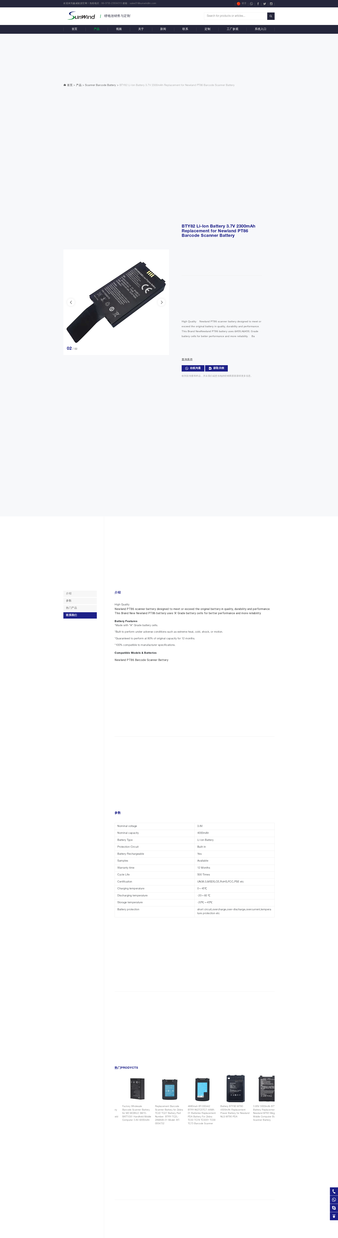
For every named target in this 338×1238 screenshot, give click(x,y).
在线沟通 (195, 368)
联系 (185, 29)
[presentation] (71, 302)
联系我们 (71, 615)
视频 (119, 29)
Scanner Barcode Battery (100, 85)
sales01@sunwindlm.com (143, 3)
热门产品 (71, 608)
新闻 (163, 29)
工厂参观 (232, 29)
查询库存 (187, 359)
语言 (244, 3)
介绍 (68, 593)
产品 (97, 29)
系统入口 (260, 29)
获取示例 (218, 368)
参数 (68, 601)
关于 (141, 29)
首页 (74, 29)
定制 (207, 29)
